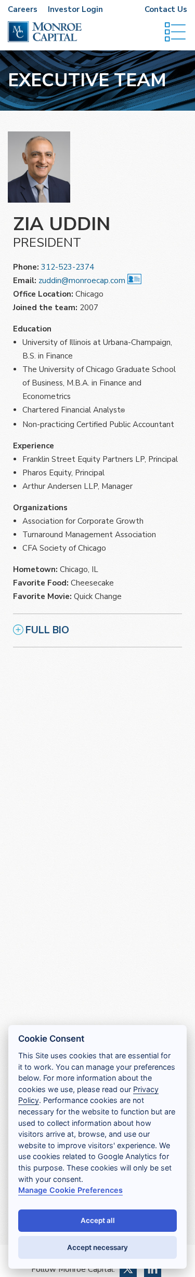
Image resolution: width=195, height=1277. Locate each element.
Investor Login (75, 9)
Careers (22, 9)
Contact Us (166, 9)
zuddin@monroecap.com (81, 280)
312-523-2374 (67, 267)
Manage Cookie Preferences (70, 1190)
